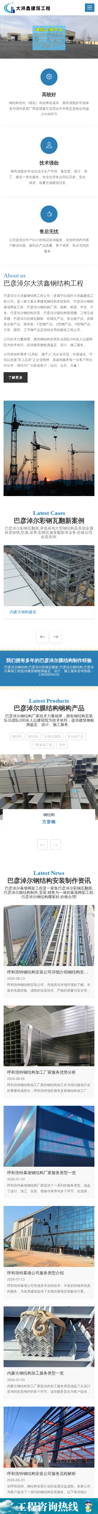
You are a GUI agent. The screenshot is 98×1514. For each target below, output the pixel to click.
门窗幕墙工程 (43, 745)
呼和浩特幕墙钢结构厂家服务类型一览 (41, 1173)
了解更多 (15, 377)
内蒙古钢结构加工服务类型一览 (35, 1373)
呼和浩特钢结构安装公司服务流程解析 (41, 1473)
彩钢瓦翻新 (52, 736)
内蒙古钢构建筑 (23, 612)
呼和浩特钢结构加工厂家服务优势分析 (41, 1072)
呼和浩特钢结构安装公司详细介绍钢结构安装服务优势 (47, 972)
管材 (62, 745)
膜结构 (33, 736)
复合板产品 (75, 736)
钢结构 (17, 736)
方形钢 (49, 821)
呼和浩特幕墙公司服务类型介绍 (35, 1273)
